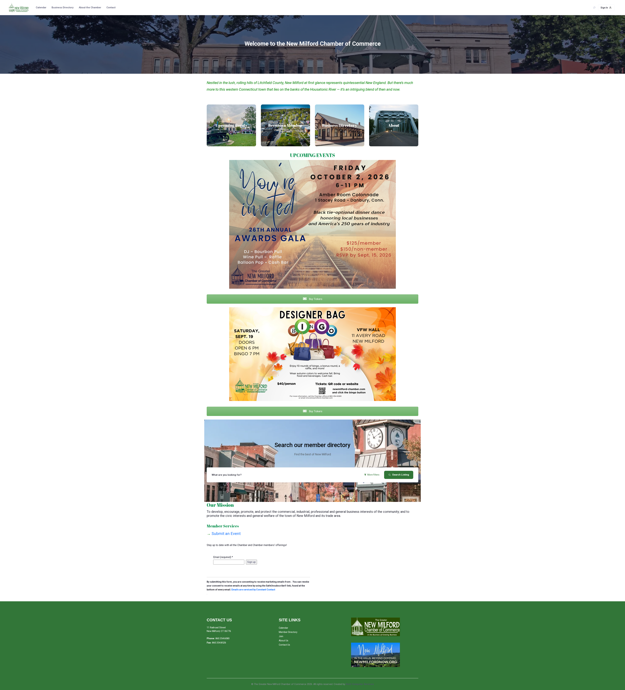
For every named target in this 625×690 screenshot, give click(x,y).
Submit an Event (224, 533)
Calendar (41, 7)
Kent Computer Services (360, 684)
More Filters (373, 474)
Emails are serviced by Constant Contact (253, 589)
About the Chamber (90, 7)
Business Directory (62, 7)
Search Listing (400, 474)
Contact (111, 7)
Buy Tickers (315, 299)
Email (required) (223, 557)
